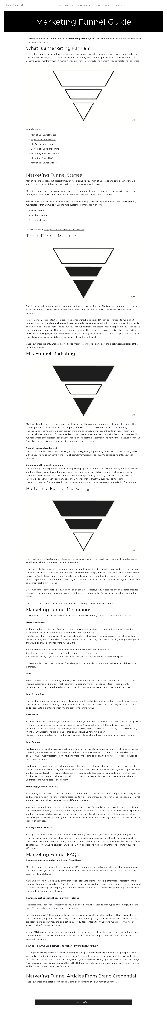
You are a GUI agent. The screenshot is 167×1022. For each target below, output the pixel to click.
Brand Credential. (14, 5)
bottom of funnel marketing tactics (60, 603)
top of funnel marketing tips (57, 344)
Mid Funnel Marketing (42, 144)
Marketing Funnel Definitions (45, 153)
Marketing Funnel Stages (43, 135)
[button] (66, 5)
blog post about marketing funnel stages (64, 229)
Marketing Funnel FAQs (42, 158)
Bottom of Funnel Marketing (45, 149)
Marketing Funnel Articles (43, 163)
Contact (120, 5)
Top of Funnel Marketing (43, 139)
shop (97, 5)
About (108, 5)
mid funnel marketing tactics (57, 482)
